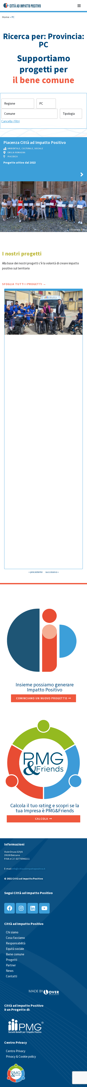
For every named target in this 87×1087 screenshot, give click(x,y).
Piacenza (13, 156)
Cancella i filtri (10, 121)
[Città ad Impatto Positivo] (22, 5)
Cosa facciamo (15, 938)
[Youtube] (44, 908)
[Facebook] (9, 908)
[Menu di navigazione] (79, 5)
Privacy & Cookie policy (21, 1056)
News (10, 971)
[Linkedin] (32, 908)
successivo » (52, 572)
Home (5, 17)
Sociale (38, 148)
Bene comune (15, 954)
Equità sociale (15, 949)
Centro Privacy (15, 1051)
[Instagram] (21, 908)
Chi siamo (12, 932)
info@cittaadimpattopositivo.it (28, 868)
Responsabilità (15, 943)
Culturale (27, 148)
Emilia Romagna (16, 152)
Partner (11, 965)
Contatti (11, 976)
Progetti (11, 960)
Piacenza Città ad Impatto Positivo (34, 142)
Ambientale (14, 148)
